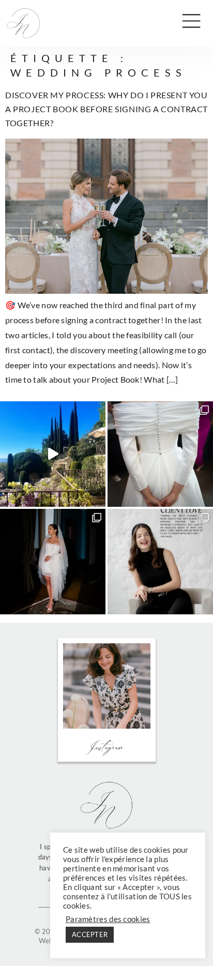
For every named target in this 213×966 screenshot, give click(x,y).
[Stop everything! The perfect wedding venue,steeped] (52, 454)
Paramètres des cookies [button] (108, 919)
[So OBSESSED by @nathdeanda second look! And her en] (52, 561)
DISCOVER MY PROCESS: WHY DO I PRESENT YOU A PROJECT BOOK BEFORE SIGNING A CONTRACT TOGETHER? (106, 109)
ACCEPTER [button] (90, 934)
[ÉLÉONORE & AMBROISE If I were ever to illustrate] (160, 454)
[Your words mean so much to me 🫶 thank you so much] (160, 561)
